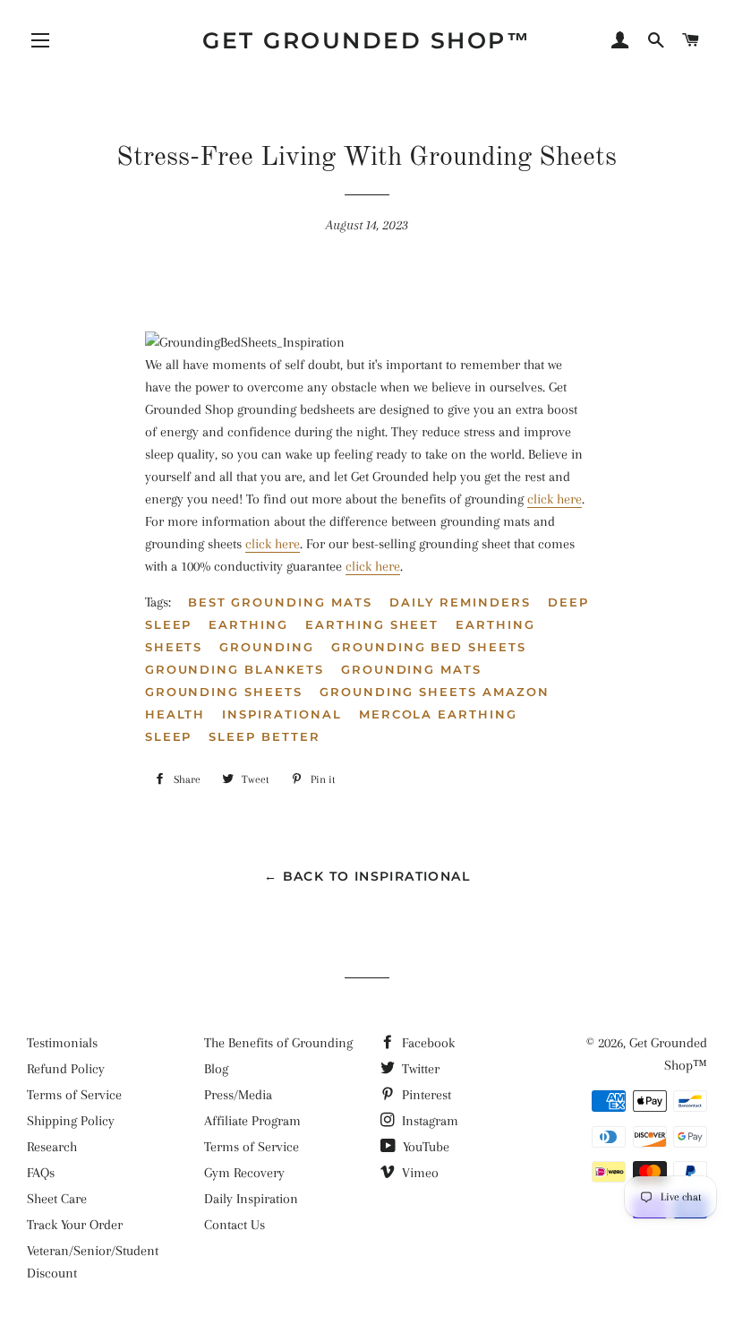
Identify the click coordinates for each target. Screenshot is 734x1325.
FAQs (41, 1173)
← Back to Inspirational (367, 876)
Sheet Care (57, 1199)
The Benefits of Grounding (278, 1043)
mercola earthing (438, 714)
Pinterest (424, 1095)
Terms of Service (74, 1095)
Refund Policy (66, 1069)
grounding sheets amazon (435, 691)
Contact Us (234, 1225)
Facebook (426, 1043)
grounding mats (411, 669)
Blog (216, 1069)
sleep (168, 736)
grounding (266, 647)
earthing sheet (372, 624)
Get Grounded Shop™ (366, 40)
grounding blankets (234, 669)
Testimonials (62, 1043)
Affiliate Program (252, 1121)
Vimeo (418, 1173)
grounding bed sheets (428, 647)
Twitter (419, 1069)
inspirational (281, 714)
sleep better (264, 736)
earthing (248, 624)
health (175, 714)
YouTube (424, 1147)
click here (554, 499)
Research (52, 1147)
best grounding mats (280, 602)
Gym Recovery (244, 1173)
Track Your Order (75, 1225)
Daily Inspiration (251, 1199)
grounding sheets (224, 691)
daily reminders (460, 602)
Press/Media (238, 1095)
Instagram (428, 1121)
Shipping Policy (71, 1121)
